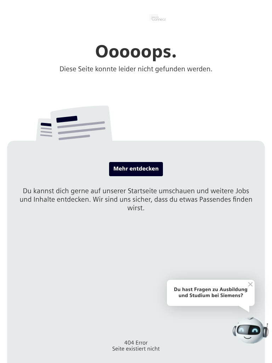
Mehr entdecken (136, 169)
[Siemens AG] (136, 17)
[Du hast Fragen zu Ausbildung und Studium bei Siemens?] (250, 330)
